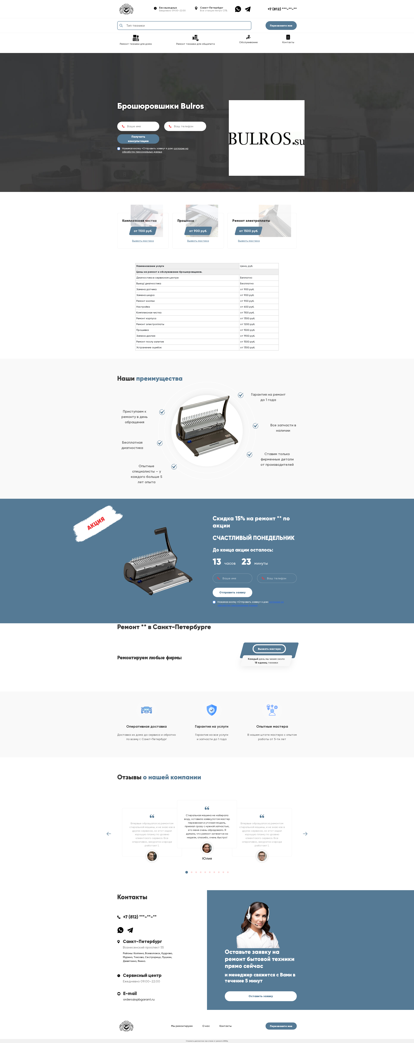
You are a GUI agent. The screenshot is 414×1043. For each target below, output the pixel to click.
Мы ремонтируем (182, 1025)
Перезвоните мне (281, 25)
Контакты (225, 1025)
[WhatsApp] (240, 8)
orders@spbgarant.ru (139, 999)
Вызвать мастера (269, 648)
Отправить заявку (232, 592)
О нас (206, 1025)
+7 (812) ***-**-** (282, 9)
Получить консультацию (138, 139)
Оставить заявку (261, 996)
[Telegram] (248, 8)
